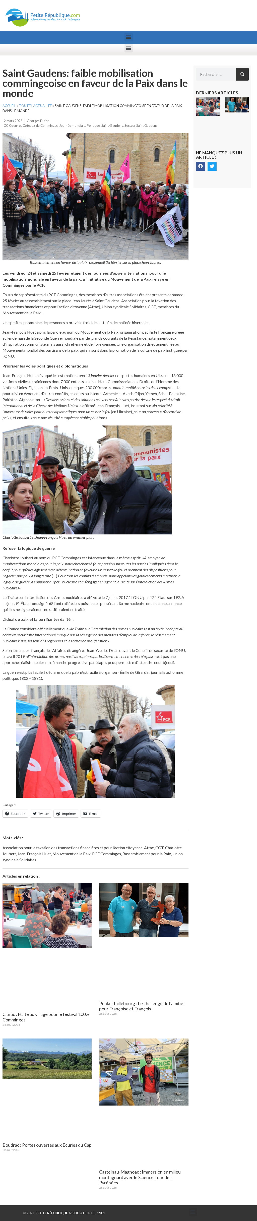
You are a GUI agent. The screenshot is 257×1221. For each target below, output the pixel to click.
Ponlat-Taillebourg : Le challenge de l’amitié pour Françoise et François (141, 1006)
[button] (128, 37)
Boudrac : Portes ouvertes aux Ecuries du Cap (47, 1145)
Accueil (9, 106)
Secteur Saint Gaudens (140, 126)
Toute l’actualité (35, 106)
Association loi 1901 (70, 1213)
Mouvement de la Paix (71, 853)
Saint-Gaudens (112, 126)
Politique (93, 126)
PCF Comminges (106, 853)
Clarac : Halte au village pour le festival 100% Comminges (46, 1016)
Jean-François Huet (34, 853)
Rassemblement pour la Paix (146, 853)
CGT (159, 847)
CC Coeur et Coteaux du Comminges (31, 126)
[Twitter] (212, 166)
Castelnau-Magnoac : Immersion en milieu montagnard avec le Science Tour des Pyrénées (140, 1177)
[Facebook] (200, 166)
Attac (149, 847)
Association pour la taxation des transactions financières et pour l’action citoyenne (73, 847)
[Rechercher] (242, 74)
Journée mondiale (72, 126)
